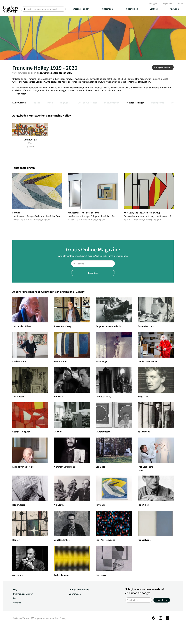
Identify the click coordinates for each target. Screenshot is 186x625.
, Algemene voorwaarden (46, 618)
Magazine (174, 8)
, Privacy (62, 618)
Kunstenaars (107, 8)
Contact (17, 602)
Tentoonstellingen (80, 8)
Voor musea (75, 593)
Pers (15, 598)
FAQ (15, 589)
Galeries (154, 8)
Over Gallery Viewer (23, 593)
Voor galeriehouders (79, 589)
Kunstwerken (131, 8)
